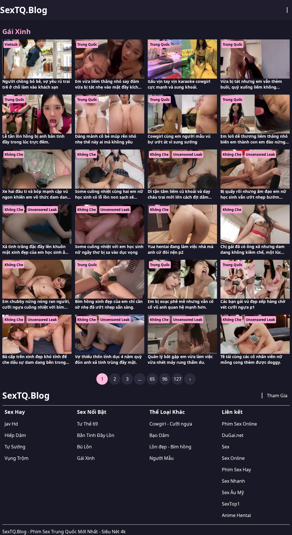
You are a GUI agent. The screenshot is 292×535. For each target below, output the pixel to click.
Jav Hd (11, 424)
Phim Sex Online (239, 424)
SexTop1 (231, 504)
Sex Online (233, 458)
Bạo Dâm (159, 435)
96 (164, 379)
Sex (225, 447)
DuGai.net (233, 435)
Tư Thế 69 (87, 424)
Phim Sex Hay (236, 469)
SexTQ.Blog (23, 10)
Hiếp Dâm (15, 435)
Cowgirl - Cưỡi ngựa (170, 424)
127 (177, 379)
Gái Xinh (86, 458)
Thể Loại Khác (167, 411)
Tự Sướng (15, 447)
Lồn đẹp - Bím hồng (170, 447)
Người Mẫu (161, 458)
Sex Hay (15, 411)
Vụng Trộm (17, 458)
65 (152, 379)
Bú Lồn (84, 447)
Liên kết (232, 411)
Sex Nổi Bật (91, 411)
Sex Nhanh (233, 481)
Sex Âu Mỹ (233, 492)
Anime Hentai (236, 515)
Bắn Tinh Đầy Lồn (95, 435)
